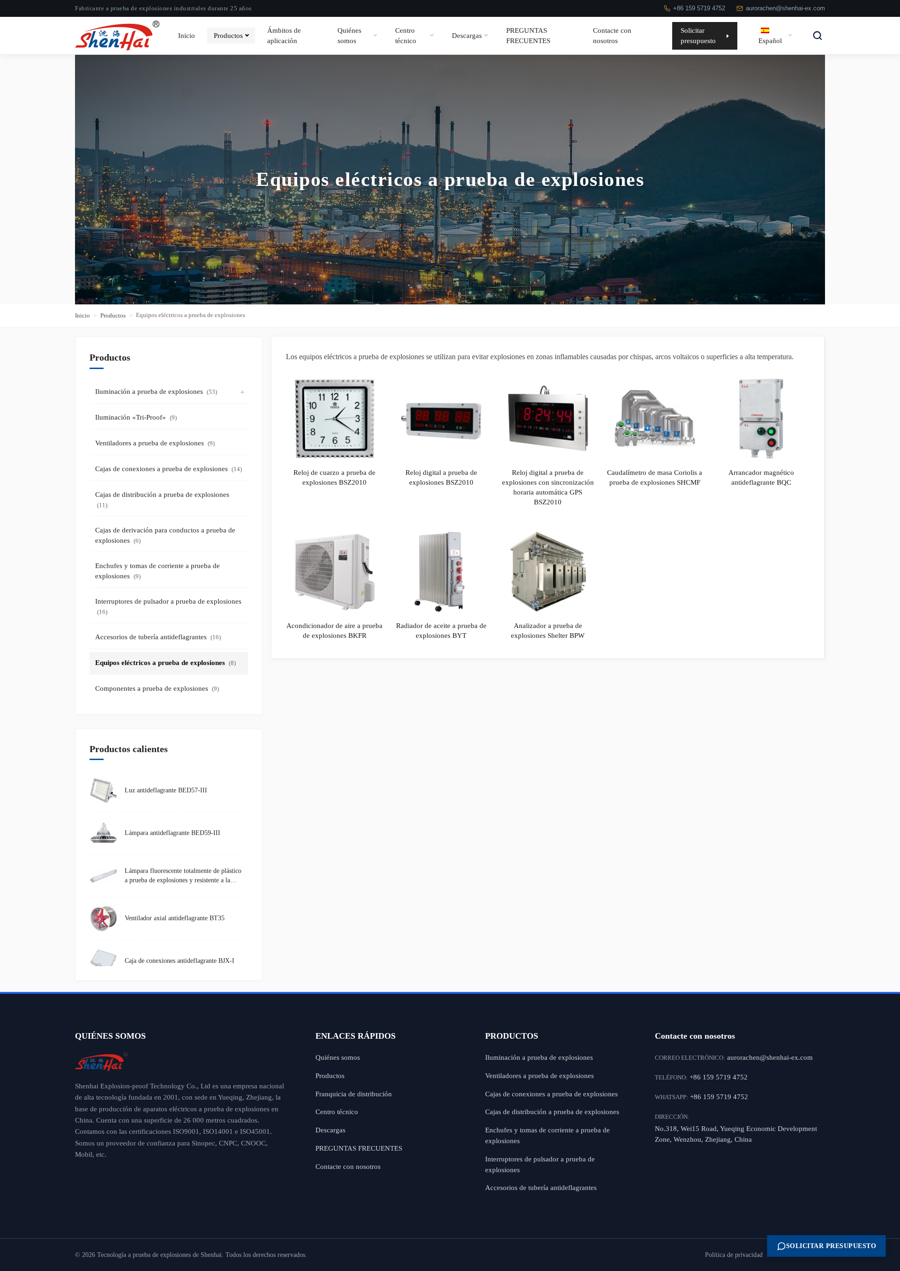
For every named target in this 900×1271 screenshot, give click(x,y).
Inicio (186, 35)
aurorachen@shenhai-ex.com (785, 8)
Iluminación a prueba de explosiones (156, 391)
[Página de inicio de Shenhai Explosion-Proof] (181, 1061)
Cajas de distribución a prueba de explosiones (162, 500)
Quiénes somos (349, 35)
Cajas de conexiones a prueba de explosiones (168, 469)
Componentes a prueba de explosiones (157, 688)
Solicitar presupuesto (698, 35)
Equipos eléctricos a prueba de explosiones (165, 662)
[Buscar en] (817, 35)
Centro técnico (405, 35)
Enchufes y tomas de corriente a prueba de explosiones (157, 571)
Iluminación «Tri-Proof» (136, 417)
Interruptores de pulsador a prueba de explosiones (168, 607)
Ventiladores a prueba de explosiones (155, 443)
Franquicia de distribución (353, 1094)
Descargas (467, 35)
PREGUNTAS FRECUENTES (528, 35)
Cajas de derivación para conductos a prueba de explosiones (165, 535)
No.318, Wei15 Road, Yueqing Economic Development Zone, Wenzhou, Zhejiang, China (736, 1133)
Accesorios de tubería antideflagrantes (158, 637)
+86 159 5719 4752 (699, 8)
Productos (228, 35)
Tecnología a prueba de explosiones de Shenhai (159, 1254)
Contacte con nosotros (612, 35)
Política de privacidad (734, 1254)
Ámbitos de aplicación (284, 35)
